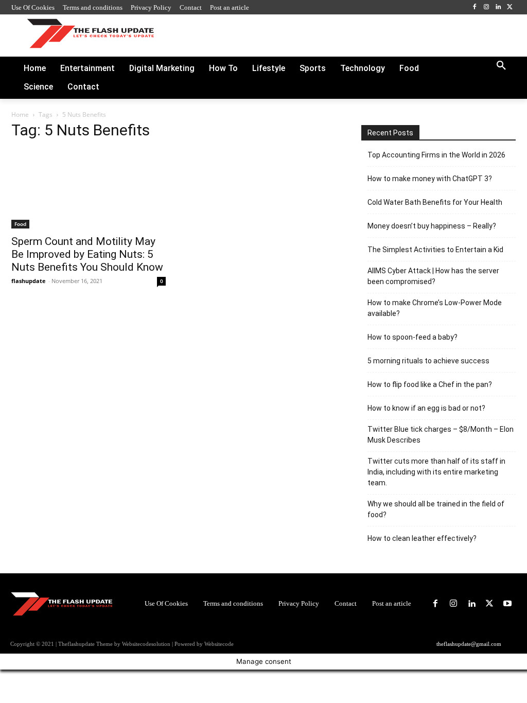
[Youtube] (508, 604)
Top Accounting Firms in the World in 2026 (436, 155)
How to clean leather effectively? (422, 538)
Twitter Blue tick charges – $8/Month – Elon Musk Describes (440, 434)
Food (20, 223)
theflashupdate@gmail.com (468, 644)
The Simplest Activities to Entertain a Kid (435, 249)
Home (20, 114)
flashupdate (28, 281)
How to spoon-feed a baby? (412, 337)
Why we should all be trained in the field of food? (435, 509)
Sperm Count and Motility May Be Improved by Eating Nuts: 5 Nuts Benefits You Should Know (87, 254)
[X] (510, 7)
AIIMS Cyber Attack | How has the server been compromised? (433, 276)
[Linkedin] (498, 7)
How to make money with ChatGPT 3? (429, 178)
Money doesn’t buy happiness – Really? (431, 226)
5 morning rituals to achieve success (428, 361)
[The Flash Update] (61, 604)
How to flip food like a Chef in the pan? (429, 384)
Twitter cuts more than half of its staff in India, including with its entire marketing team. (436, 472)
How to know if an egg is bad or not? (426, 408)
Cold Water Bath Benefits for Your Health (434, 202)
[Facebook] (475, 7)
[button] (501, 66)
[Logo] (90, 33)
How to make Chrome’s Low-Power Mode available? (434, 308)
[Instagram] (487, 7)
